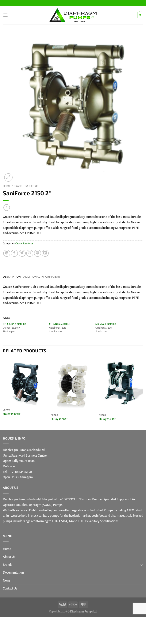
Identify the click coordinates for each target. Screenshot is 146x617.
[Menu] (5, 15)
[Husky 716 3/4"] (121, 384)
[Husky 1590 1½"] (25, 382)
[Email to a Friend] (29, 253)
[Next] (143, 393)
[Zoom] (8, 177)
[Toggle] (141, 564)
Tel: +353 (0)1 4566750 (17, 472)
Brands (7, 565)
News (6, 580)
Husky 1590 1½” (12, 413)
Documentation (13, 572)
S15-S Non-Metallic (105, 324)
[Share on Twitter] (22, 253)
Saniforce (32, 186)
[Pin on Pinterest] (37, 253)
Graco (18, 186)
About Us (9, 557)
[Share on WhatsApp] (6, 253)
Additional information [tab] (41, 276)
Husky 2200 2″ (59, 419)
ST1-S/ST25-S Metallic (14, 324)
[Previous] (3, 393)
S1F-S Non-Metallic (59, 324)
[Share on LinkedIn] (45, 253)
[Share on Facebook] (14, 253)
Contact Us (10, 588)
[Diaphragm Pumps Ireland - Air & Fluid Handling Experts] (73, 15)
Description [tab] (12, 276)
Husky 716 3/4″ (107, 419)
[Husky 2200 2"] (73, 384)
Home (6, 186)
